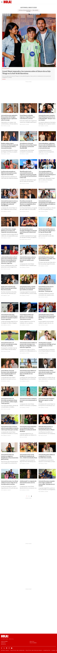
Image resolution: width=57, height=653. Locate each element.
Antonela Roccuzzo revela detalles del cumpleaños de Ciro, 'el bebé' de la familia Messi (28, 456)
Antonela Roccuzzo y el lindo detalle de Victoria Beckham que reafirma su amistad (27, 288)
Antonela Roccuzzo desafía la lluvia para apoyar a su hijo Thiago (46, 400)
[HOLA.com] (28, 636)
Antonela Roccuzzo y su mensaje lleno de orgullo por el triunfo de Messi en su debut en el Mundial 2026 (47, 203)
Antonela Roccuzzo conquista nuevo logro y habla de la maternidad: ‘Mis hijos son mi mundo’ (47, 483)
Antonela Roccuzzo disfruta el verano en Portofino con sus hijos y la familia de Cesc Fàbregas (28, 373)
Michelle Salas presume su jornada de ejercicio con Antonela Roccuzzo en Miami (46, 428)
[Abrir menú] (2, 2)
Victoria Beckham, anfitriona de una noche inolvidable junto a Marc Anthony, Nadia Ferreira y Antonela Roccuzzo (47, 145)
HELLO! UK (3, 644)
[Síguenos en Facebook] (2, 648)
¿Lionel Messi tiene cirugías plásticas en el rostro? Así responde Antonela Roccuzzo (9, 230)
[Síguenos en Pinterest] (9, 648)
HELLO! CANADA (33, 642)
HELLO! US (32, 641)
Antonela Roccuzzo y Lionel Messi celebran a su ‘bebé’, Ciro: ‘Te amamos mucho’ (47, 258)
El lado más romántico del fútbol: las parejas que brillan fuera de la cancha (9, 288)
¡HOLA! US (3, 642)
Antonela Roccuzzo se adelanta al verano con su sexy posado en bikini (28, 400)
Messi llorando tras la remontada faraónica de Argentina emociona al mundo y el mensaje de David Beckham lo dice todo (28, 174)
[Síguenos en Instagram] (7, 648)
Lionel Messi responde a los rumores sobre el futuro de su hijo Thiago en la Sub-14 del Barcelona (26, 72)
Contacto (46, 650)
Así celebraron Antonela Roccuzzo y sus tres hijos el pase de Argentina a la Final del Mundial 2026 (28, 145)
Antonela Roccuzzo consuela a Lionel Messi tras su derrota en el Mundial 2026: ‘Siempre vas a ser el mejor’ (47, 117)
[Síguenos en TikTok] (12, 648)
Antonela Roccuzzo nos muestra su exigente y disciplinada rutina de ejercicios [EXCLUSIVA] (9, 457)
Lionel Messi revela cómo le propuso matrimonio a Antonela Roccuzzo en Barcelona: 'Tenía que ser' (46, 289)
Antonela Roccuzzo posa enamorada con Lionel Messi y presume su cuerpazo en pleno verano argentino (9, 317)
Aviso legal (5, 650)
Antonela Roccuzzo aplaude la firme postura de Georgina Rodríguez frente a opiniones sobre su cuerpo (9, 117)
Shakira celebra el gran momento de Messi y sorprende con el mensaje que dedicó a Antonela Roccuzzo (9, 145)
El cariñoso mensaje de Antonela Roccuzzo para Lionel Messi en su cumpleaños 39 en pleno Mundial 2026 (28, 203)
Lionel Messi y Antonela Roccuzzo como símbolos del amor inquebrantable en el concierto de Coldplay (8, 373)
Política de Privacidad (34, 650)
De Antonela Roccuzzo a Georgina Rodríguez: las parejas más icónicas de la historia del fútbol (28, 231)
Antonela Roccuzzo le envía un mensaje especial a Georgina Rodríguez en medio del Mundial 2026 (9, 203)
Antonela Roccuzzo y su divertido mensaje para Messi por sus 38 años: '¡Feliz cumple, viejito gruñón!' (9, 401)
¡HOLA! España (4, 641)
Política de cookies (17, 650)
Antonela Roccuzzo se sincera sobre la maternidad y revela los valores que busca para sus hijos (9, 428)
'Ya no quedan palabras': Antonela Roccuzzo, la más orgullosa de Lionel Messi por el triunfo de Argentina (47, 174)
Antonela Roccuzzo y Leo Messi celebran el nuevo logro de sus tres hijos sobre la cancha (9, 482)
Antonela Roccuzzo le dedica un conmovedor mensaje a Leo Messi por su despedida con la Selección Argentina (28, 345)
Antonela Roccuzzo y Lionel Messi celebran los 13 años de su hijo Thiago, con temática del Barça (47, 317)
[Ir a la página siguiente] (31, 496)
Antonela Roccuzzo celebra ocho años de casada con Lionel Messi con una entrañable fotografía (47, 373)
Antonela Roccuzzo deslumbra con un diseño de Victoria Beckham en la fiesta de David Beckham (28, 429)
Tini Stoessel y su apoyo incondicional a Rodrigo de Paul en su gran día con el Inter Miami (47, 345)
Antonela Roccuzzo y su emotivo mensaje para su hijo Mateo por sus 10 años (9, 344)
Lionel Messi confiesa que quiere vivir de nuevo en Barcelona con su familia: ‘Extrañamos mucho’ (27, 317)
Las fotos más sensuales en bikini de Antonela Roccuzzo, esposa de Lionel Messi (9, 173)
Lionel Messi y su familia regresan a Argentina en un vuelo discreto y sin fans (27, 116)
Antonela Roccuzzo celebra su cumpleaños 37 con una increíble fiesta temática (47, 456)
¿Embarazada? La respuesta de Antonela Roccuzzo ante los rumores (28, 482)
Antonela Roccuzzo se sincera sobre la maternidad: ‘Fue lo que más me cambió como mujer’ (28, 259)
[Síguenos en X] (4, 648)
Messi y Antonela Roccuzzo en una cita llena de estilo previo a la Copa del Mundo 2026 (47, 230)
